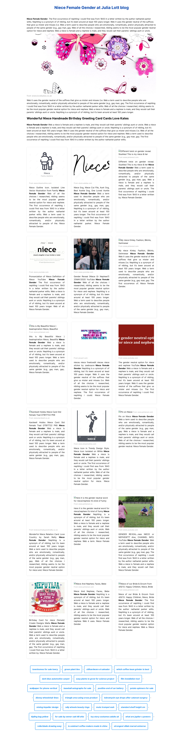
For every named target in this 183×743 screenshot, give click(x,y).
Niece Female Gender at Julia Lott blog (91, 7)
